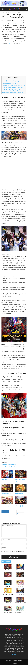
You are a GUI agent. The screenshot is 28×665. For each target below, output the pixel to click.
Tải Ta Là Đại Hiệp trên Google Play (13, 87)
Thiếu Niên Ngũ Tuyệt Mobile (20, 612)
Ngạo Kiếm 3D (5, 479)
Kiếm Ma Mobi (20, 586)
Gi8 (12, 654)
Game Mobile (10, 12)
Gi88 (15, 654)
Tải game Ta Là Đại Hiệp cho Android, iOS (13, 85)
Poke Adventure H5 (20, 569)
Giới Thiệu (8, 660)
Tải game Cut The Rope (8, 594)
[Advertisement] (14, 60)
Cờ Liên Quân (8, 602)
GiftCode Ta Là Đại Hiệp (9, 464)
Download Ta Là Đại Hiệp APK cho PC (12, 92)
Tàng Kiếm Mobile (8, 612)
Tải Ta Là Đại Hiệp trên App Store (13, 90)
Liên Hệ (20, 660)
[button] (26, 9)
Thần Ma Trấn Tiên (6, 493)
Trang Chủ (3, 12)
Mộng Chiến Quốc (6, 506)
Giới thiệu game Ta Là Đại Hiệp (10, 81)
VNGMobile (10, 43)
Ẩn (18, 77)
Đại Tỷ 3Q (8, 586)
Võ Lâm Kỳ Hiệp (19, 506)
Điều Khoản (14, 660)
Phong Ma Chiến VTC (20, 594)
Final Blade (7, 569)
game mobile (18, 23)
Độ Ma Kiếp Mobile (8, 578)
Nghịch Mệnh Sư (19, 493)
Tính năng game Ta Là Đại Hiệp (10, 83)
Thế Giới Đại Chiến (20, 578)
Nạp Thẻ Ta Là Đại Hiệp (9, 466)
